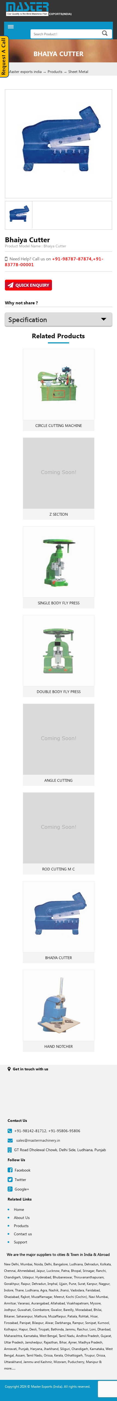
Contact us (23, 1233)
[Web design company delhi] (58, 1397)
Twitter (20, 1179)
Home (19, 1209)
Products (21, 1225)
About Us (22, 1217)
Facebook (22, 1170)
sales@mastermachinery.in (38, 1140)
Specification (27, 319)
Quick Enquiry (31, 285)
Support (20, 1241)
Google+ (22, 1189)
